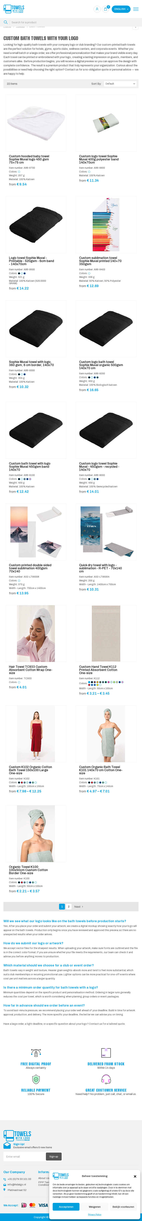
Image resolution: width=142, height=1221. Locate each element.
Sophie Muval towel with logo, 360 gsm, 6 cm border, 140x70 (31, 363)
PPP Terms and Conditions (47, 1183)
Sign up (53, 1156)
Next (77, 906)
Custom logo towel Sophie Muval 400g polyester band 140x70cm (99, 159)
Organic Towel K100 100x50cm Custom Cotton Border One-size (28, 870)
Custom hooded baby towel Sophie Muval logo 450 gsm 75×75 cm (29, 159)
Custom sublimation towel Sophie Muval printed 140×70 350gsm (100, 261)
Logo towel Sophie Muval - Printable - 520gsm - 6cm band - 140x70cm (31, 261)
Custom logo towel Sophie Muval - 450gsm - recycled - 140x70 (99, 466)
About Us (43, 1178)
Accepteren (66, 1206)
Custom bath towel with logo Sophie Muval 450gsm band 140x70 (29, 466)
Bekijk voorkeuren (123, 1206)
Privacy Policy (94, 1214)
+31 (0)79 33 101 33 (19, 1179)
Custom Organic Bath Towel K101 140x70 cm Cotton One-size (100, 770)
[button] (135, 1176)
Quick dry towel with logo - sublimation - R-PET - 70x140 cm (100, 568)
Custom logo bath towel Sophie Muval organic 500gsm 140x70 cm (101, 365)
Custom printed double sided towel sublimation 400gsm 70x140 (30, 568)
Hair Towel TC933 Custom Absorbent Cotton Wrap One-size (30, 670)
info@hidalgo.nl (17, 1184)
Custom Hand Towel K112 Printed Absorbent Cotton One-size (98, 670)
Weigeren (95, 1206)
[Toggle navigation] (136, 9)
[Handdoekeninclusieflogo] (13, 9)
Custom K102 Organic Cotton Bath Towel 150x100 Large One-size (30, 770)
